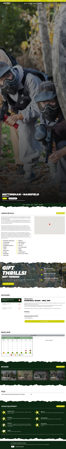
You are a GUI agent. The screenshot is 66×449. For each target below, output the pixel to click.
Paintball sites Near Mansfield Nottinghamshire (16, 200)
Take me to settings (20, 446)
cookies (47, 444)
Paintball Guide (5, 200)
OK (12, 446)
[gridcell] (3, 342)
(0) (62, 3)
